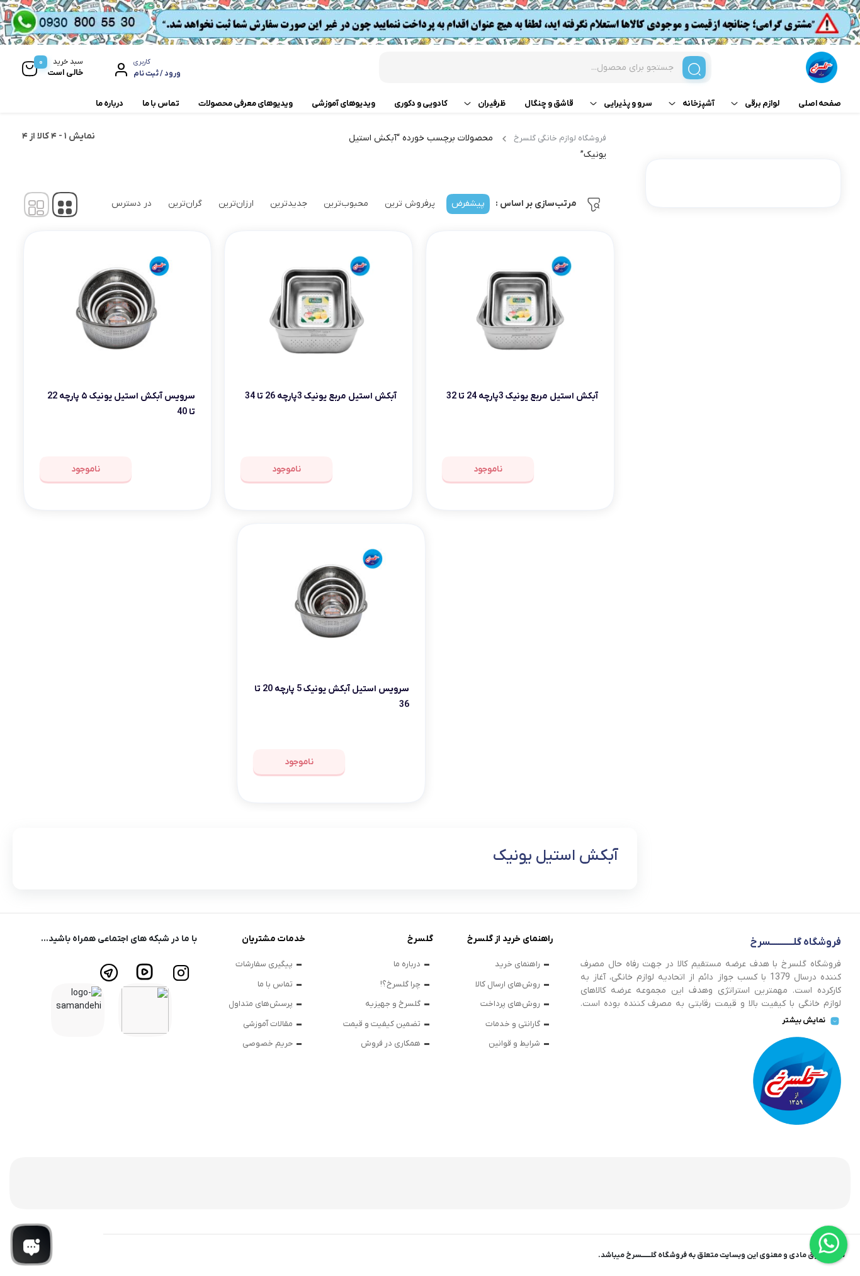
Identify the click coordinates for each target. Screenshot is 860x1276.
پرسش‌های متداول (261, 1003)
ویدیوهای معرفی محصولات (245, 103)
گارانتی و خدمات (512, 1024)
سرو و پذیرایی (628, 103)
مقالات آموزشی (268, 1024)
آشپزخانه (698, 103)
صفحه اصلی (819, 103)
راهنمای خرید (517, 964)
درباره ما (109, 103)
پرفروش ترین (410, 204)
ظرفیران (492, 103)
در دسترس (131, 204)
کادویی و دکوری (421, 103)
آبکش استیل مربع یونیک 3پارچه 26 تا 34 (321, 396)
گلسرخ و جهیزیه (393, 1003)
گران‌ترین (185, 204)
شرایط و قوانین (514, 1043)
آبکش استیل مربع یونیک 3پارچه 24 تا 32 (522, 396)
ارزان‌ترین (236, 204)
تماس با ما (160, 103)
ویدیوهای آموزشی (343, 103)
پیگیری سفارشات (264, 964)
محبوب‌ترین (346, 204)
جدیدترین (288, 204)
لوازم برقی (762, 103)
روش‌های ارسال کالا (507, 984)
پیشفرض (468, 204)
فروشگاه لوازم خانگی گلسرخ (560, 138)
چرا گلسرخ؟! (400, 984)
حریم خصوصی (267, 1043)
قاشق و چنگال (549, 103)
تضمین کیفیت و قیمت (382, 1024)
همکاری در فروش (391, 1043)
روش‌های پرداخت (510, 1003)
